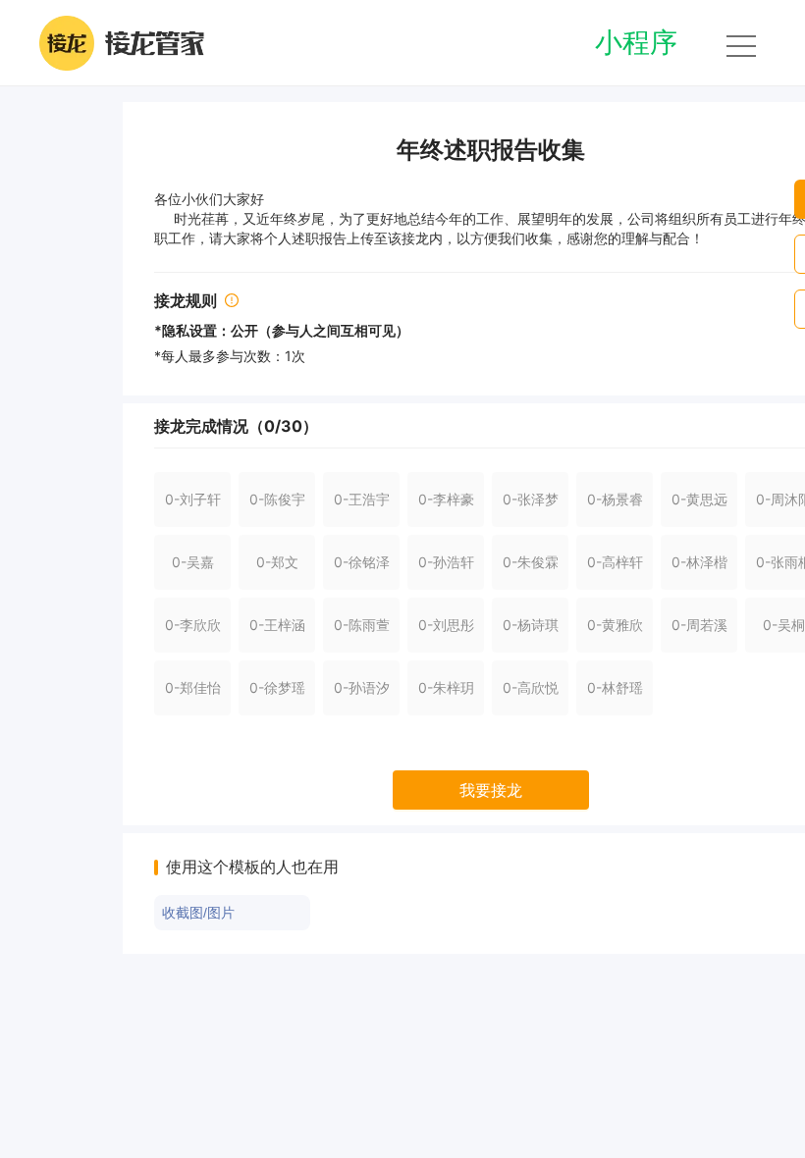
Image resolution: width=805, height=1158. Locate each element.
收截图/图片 (198, 913)
